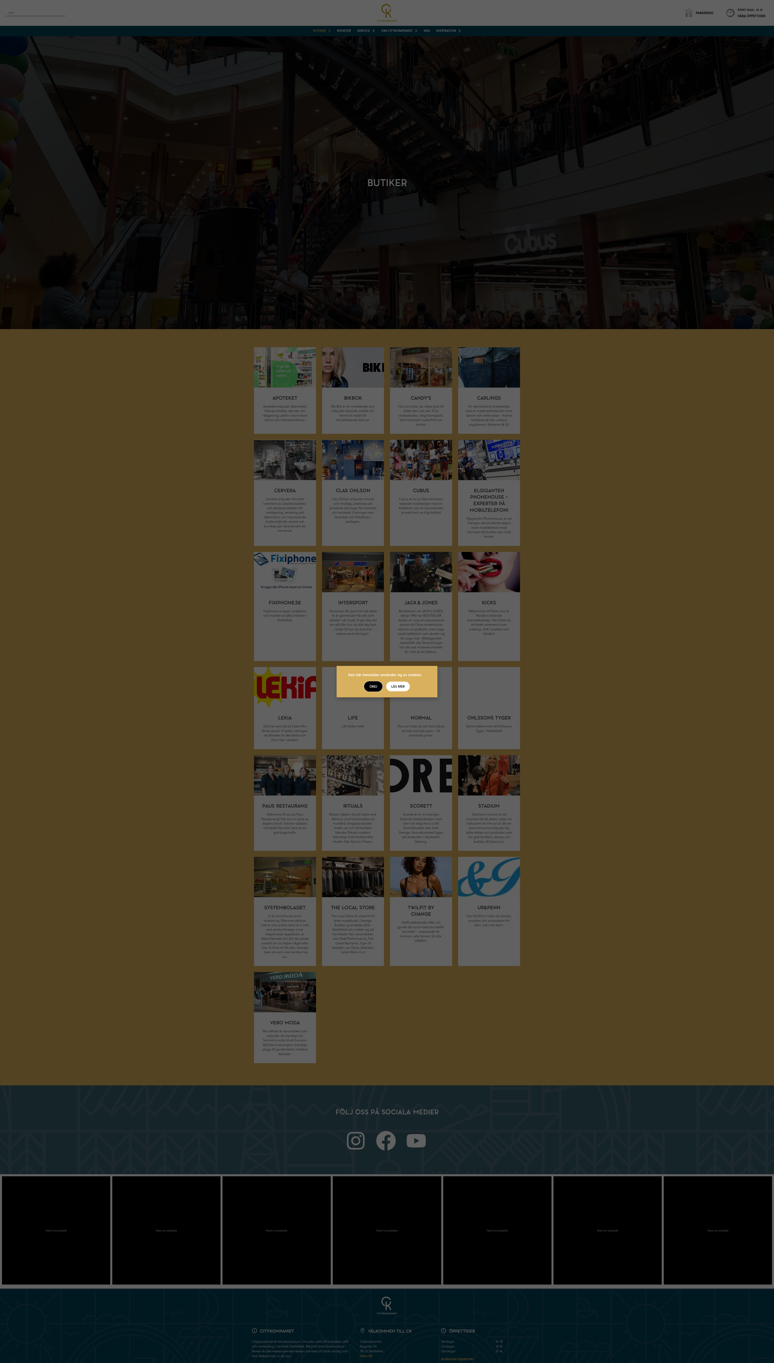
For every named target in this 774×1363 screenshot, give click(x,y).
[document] (387, 681)
